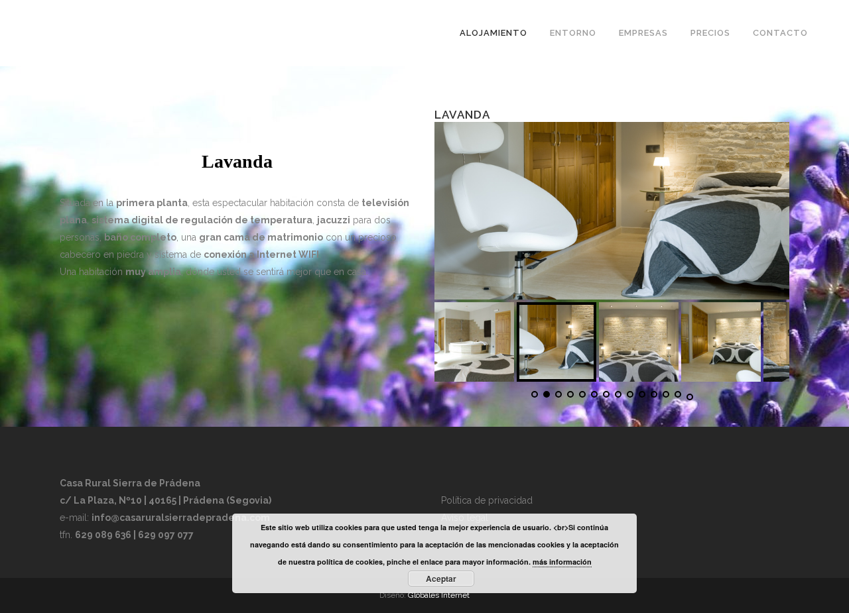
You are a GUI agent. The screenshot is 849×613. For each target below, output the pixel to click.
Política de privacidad (487, 500)
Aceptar (441, 579)
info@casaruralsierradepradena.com (181, 517)
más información (562, 562)
